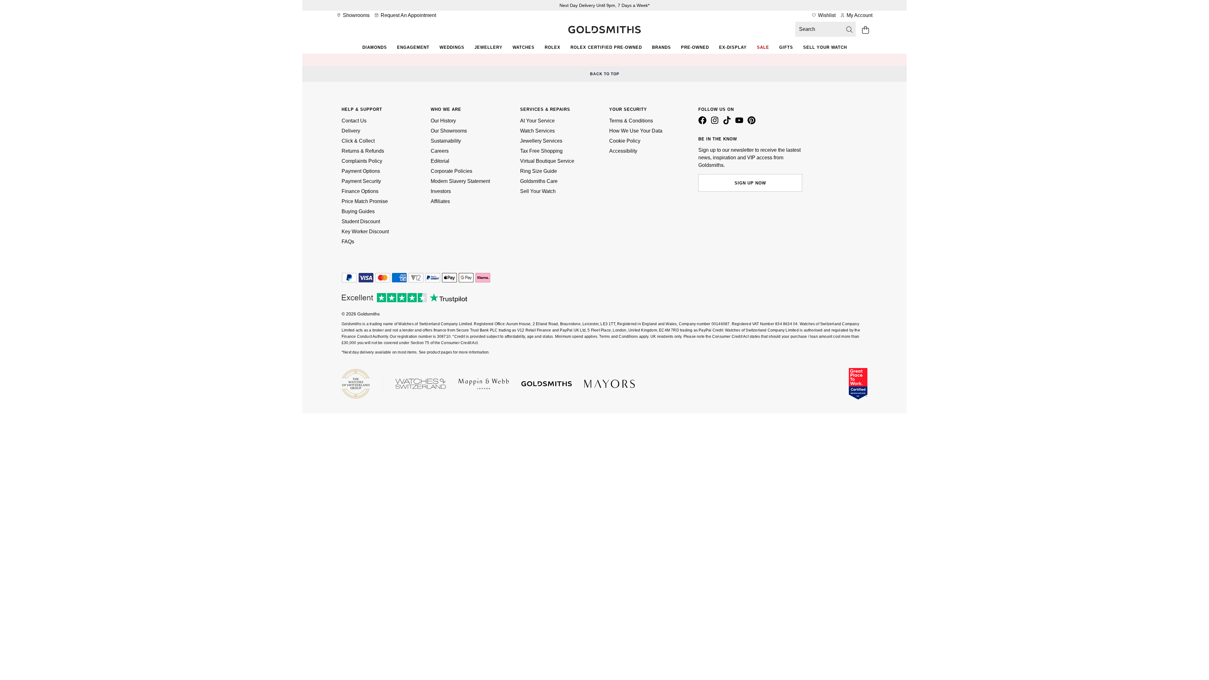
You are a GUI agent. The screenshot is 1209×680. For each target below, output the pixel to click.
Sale (763, 47)
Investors (441, 191)
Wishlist (826, 15)
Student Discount (361, 221)
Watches (524, 47)
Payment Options (361, 171)
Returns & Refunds (363, 151)
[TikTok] (728, 123)
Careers (440, 151)
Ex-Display (733, 47)
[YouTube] (740, 123)
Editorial (440, 161)
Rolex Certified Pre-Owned (606, 47)
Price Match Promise (365, 201)
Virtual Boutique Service (547, 161)
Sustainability (446, 141)
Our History (443, 120)
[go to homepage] (604, 30)
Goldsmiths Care (539, 181)
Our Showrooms (449, 130)
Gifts (786, 47)
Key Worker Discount (365, 231)
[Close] (855, 60)
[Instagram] (716, 123)
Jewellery (488, 47)
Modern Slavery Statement (460, 181)
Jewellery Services (541, 141)
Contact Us (354, 120)
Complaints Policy (362, 161)
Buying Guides (358, 211)
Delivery (351, 130)
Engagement (413, 47)
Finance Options (360, 191)
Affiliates (440, 201)
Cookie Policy (624, 141)
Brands (661, 47)
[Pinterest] (752, 123)
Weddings (452, 47)
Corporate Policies (451, 171)
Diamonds (374, 47)
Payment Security (361, 181)
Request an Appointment (407, 15)
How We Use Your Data (635, 130)
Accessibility (623, 151)
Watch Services (537, 130)
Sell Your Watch (825, 47)
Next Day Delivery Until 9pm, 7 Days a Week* (604, 5)
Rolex (552, 47)
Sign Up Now (750, 183)
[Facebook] (703, 123)
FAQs (348, 241)
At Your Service (537, 120)
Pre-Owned (695, 47)
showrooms (356, 15)
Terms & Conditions (631, 120)
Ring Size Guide (538, 171)
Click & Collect (358, 141)
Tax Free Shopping (541, 151)
